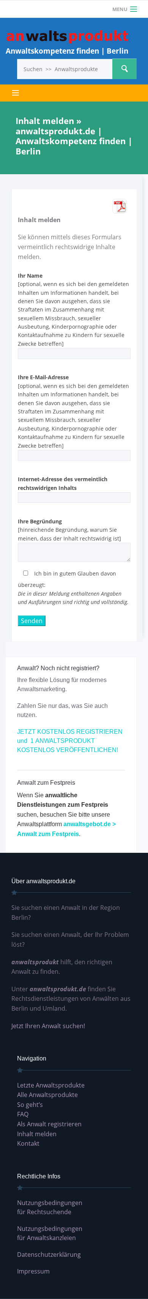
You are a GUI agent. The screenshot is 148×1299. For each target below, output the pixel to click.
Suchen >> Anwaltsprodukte (124, 69)
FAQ (22, 1114)
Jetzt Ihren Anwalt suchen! (48, 1026)
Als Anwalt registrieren (49, 1124)
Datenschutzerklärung (49, 1254)
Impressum (33, 1271)
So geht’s (30, 1104)
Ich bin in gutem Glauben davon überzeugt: (73, 588)
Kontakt (28, 1143)
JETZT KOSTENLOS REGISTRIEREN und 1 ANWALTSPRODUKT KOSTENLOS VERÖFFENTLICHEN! (70, 740)
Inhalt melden (37, 1134)
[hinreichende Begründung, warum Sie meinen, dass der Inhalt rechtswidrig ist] (69, 530)
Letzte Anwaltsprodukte (51, 1085)
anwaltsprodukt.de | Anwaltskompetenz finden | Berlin (68, 37)
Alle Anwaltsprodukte (47, 1095)
